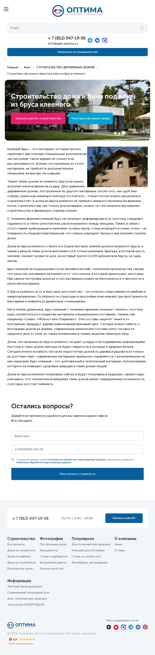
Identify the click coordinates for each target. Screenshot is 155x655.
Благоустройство (52, 568)
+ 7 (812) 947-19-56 (67, 38)
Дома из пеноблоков (21, 562)
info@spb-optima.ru (63, 43)
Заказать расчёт (124, 518)
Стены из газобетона (86, 556)
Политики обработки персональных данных (43, 462)
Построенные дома (53, 544)
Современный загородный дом (28, 592)
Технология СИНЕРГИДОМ (25, 604)
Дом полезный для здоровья (91, 544)
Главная (12, 67)
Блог (27, 67)
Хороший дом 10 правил (88, 550)
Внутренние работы (53, 562)
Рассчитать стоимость (77, 474)
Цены (118, 544)
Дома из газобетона (21, 550)
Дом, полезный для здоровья (27, 598)
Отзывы (119, 550)
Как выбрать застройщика (90, 562)
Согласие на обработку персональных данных (76, 459)
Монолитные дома (20, 568)
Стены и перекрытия (54, 556)
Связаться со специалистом (77, 52)
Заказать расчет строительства (38, 118)
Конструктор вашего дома (90, 118)
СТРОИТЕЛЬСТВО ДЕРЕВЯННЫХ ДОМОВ (65, 67)
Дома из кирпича (18, 556)
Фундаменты (49, 550)
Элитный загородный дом (25, 586)
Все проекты (16, 544)
